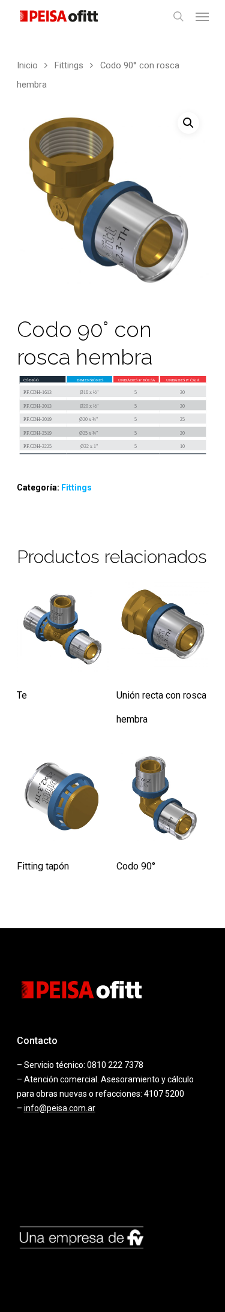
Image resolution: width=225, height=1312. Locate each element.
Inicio (27, 65)
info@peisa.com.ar (59, 1108)
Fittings (69, 65)
